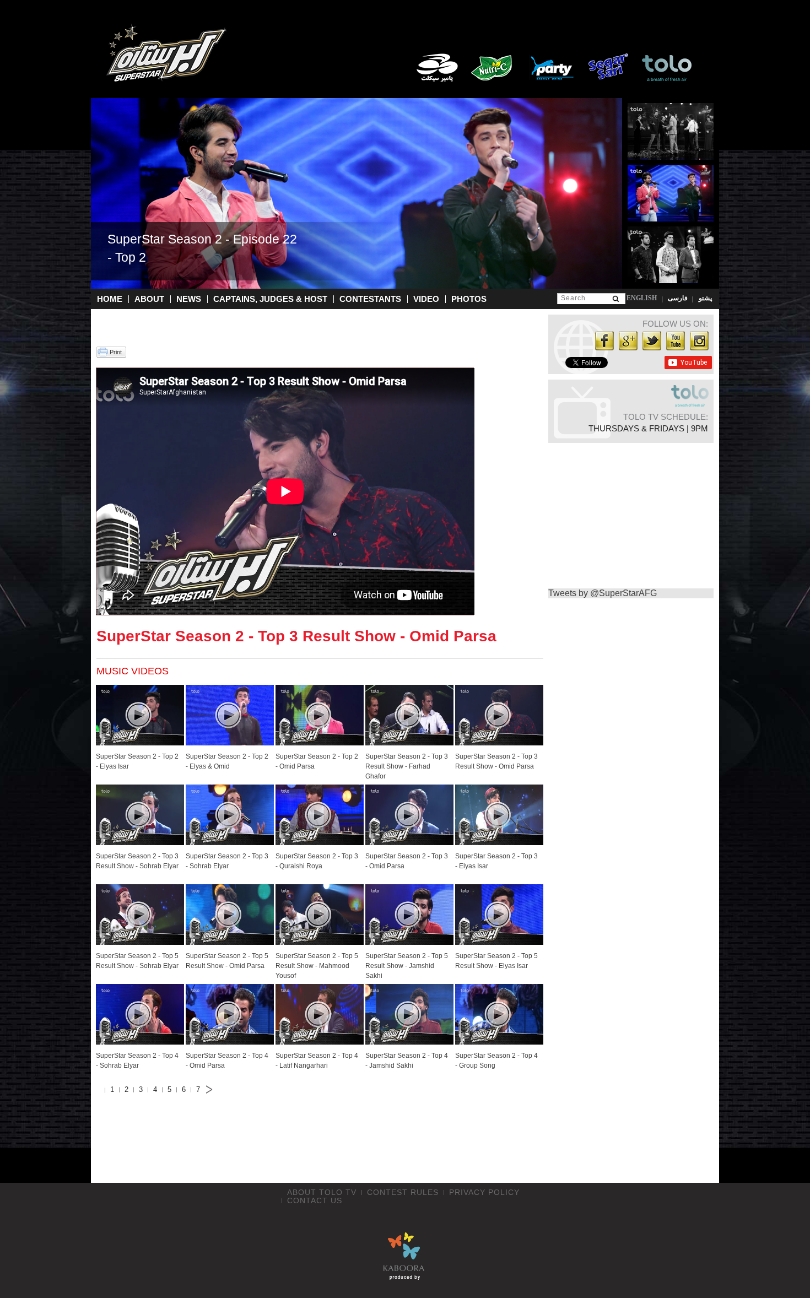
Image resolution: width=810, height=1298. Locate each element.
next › (212, 1090)
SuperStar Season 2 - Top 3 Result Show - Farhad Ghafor (406, 766)
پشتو (705, 298)
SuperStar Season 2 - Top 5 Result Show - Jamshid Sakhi (406, 966)
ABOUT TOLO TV (322, 1192)
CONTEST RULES (403, 1192)
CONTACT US (314, 1200)
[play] (138, 715)
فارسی (678, 298)
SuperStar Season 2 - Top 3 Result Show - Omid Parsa (296, 636)
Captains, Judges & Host (270, 299)
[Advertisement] (316, 1141)
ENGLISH (642, 298)
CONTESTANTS (370, 299)
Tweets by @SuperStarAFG (602, 593)
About (149, 299)
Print (116, 352)
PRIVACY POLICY (484, 1192)
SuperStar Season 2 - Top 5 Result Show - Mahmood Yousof (317, 966)
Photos (469, 299)
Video (426, 299)
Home (109, 299)
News (188, 299)
